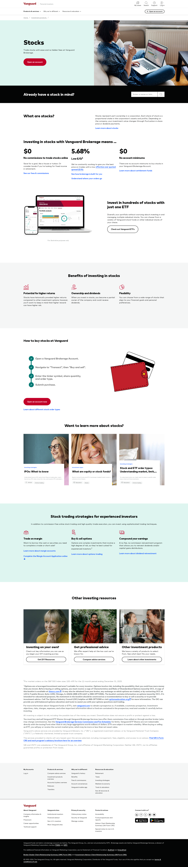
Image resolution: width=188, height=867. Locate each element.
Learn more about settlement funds (135, 170)
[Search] (161, 94)
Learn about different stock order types (42, 409)
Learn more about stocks (106, 128)
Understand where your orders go (86, 178)
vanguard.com (83, 705)
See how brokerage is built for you (86, 174)
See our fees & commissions (36, 173)
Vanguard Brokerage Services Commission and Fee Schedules (83, 721)
